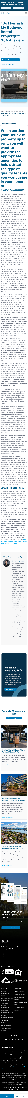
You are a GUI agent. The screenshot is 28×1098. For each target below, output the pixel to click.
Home (2, 111)
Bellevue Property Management (14, 111)
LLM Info (16, 1089)
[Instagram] (15, 1039)
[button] (25, 123)
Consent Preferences (7, 1047)
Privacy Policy (5, 1087)
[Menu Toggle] (26, 13)
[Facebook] (6, 1039)
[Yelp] (22, 1039)
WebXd (14, 1079)
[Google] (18, 1039)
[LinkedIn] (9, 1039)
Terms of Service (14, 1087)
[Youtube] (12, 1039)
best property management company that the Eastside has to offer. (14, 541)
